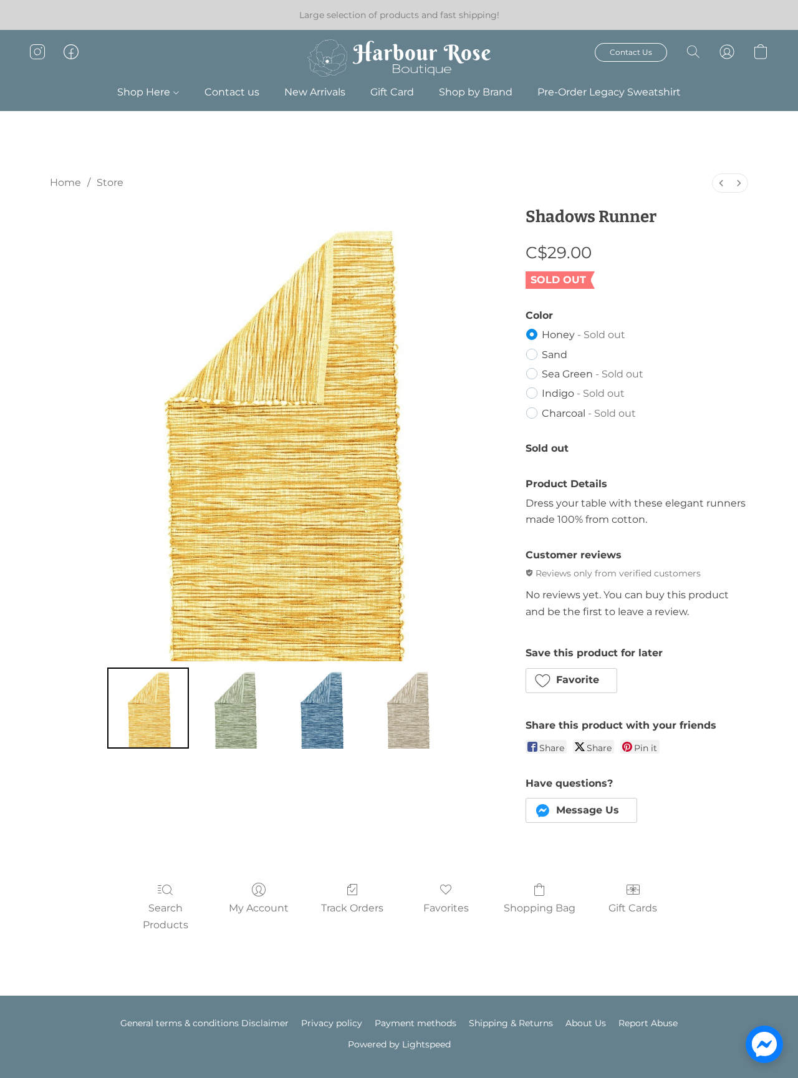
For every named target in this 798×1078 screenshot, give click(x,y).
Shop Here (145, 92)
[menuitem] (721, 183)
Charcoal (589, 413)
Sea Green (592, 374)
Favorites (446, 908)
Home (65, 182)
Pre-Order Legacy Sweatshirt (609, 92)
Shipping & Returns (511, 1023)
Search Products (165, 916)
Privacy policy (331, 1023)
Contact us (231, 92)
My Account (259, 908)
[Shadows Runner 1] (234, 708)
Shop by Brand (475, 92)
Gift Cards (632, 908)
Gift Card (392, 92)
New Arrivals (314, 92)
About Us (585, 1023)
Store (110, 182)
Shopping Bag (539, 908)
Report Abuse (648, 1023)
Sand (554, 355)
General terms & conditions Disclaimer (204, 1023)
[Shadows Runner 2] (320, 708)
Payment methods (415, 1023)
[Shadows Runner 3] (407, 708)
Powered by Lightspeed (399, 1044)
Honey (583, 335)
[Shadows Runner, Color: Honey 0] (147, 708)
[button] (399, 58)
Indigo (583, 393)
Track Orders (352, 908)
